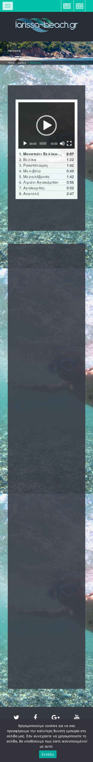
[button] (46, 125)
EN (79, 6)
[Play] (25, 143)
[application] (46, 125)
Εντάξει (48, 754)
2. (27, 159)
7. (32, 187)
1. (41, 153)
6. (38, 182)
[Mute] (62, 143)
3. (33, 165)
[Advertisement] (46, 303)
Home (11, 63)
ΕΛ (67, 6)
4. (30, 170)
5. (34, 176)
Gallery (22, 63)
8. (29, 193)
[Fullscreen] (69, 143)
